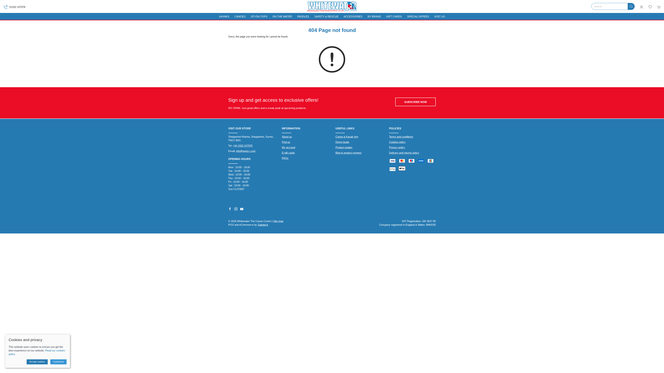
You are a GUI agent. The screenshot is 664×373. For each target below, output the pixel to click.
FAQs (285, 158)
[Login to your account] (641, 6)
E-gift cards (288, 152)
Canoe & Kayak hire (346, 136)
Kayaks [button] (224, 16)
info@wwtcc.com (246, 151)
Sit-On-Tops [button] (259, 16)
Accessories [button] (353, 16)
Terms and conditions (401, 136)
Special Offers (418, 16)
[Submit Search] (631, 6)
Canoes (240, 16)
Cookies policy (397, 142)
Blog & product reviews (348, 152)
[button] (650, 6)
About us (287, 136)
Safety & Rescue (326, 16)
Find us (286, 142)
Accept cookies (37, 361)
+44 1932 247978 (242, 145)
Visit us (439, 16)
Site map (278, 221)
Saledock (263, 224)
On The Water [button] (282, 16)
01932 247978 (17, 7)
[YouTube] (241, 209)
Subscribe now (415, 102)
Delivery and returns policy (404, 152)
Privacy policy (397, 147)
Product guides (343, 147)
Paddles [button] (303, 16)
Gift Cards (394, 16)
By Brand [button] (374, 16)
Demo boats (342, 142)
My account (288, 147)
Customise (58, 361)
